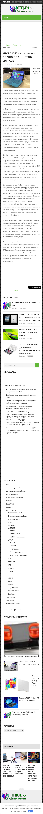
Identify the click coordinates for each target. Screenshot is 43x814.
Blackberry (11, 562)
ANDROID (11, 528)
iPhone (12, 542)
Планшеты (17, 45)
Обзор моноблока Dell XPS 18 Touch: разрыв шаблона (29, 663)
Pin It (15, 291)
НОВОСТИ (10, 504)
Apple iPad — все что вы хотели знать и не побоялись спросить (29, 317)
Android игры (15, 534)
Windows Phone (13, 591)
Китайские (11, 594)
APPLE (10, 540)
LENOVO (11, 571)
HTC (9, 565)
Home (8, 45)
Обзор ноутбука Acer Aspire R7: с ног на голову (29, 332)
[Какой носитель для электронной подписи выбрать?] (21, 757)
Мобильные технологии (14, 497)
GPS (7, 485)
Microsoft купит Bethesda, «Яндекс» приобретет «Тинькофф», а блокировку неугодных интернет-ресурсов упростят (20, 414)
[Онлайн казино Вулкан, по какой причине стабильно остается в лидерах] (34, 757)
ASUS (10, 559)
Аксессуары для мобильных (15, 488)
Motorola (11, 578)
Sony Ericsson (13, 588)
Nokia (10, 581)
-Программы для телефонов (17, 516)
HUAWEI (11, 568)
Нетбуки (9, 501)
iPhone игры (14, 549)
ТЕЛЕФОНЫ (10, 526)
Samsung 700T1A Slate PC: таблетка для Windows (29, 699)
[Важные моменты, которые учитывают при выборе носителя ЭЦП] (9, 757)
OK (30, 811)
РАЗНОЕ (9, 522)
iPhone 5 (13, 546)
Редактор (15, 308)
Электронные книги (13, 604)
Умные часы (10, 600)
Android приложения (17, 537)
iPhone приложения (17, 552)
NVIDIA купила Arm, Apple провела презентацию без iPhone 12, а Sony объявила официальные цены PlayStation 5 (22, 422)
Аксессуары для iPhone (18, 555)
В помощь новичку (12, 494)
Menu (6, 17)
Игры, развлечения (14, 519)
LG (9, 575)
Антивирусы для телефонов (16, 491)
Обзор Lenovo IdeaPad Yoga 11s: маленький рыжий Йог (24, 713)
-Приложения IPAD (15, 513)
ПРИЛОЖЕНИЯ (11, 510)
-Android (13, 530)
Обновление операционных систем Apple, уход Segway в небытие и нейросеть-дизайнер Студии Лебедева (22, 430)
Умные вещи (10, 597)
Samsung (11, 584)
